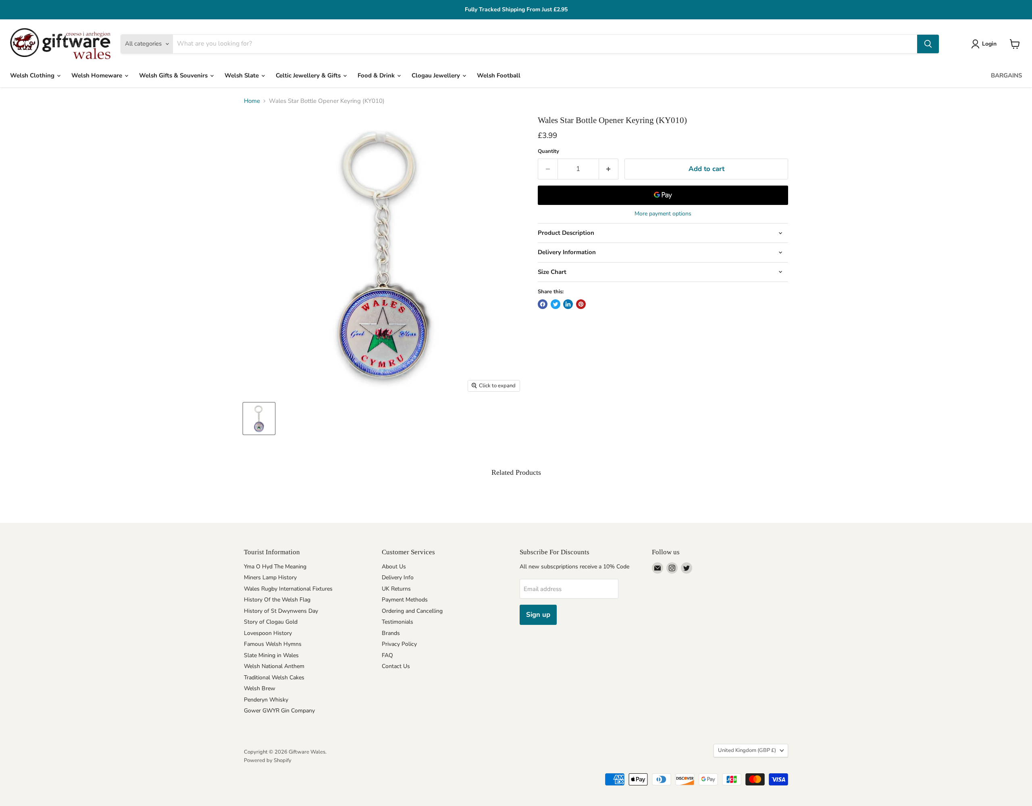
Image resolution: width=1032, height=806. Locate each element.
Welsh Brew (259, 688)
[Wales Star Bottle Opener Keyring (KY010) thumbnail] (259, 418)
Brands (391, 633)
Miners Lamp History (270, 577)
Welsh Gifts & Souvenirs (174, 75)
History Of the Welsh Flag (277, 599)
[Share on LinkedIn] (568, 304)
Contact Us (396, 666)
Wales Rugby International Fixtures (288, 589)
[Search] (928, 44)
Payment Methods (405, 599)
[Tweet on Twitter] (555, 304)
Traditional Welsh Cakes (274, 677)
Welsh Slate (242, 75)
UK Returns (396, 589)
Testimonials (397, 622)
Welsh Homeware (97, 75)
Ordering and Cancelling (412, 611)
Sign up (538, 614)
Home (252, 101)
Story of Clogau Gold (271, 622)
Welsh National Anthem (274, 666)
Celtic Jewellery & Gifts (309, 75)
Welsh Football (498, 75)
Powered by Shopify (267, 760)
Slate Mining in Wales (271, 655)
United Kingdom (747, 750)
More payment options (663, 214)
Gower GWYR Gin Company (279, 710)
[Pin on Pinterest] (581, 304)
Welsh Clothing (33, 75)
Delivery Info (398, 577)
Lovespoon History (268, 633)
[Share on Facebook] (542, 304)
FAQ (387, 655)
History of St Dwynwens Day (281, 611)
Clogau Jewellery (437, 75)
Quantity (548, 151)
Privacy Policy (399, 644)
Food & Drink (377, 75)
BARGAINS (1006, 75)
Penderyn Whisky (266, 700)
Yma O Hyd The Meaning (275, 566)
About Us (394, 566)
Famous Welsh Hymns (273, 644)
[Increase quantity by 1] (609, 169)
